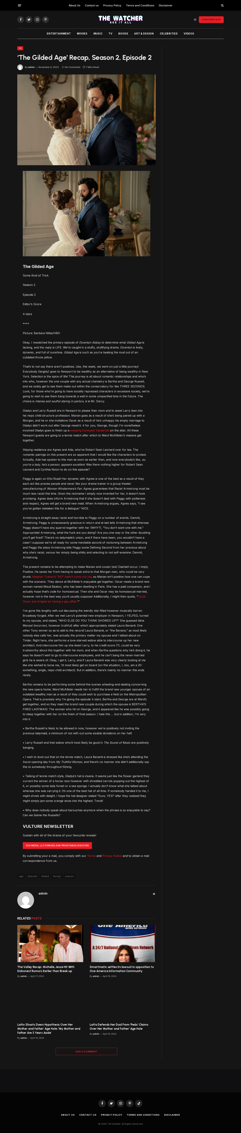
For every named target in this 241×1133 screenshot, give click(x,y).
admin (31, 67)
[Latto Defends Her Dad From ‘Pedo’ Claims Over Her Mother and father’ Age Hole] (123, 1001)
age (21, 876)
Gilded (45, 876)
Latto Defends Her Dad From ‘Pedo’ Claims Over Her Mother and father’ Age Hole (119, 1026)
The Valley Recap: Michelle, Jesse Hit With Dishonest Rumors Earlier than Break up (45, 969)
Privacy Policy (112, 5)
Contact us (92, 5)
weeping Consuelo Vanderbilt (89, 430)
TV (110, 33)
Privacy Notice (112, 856)
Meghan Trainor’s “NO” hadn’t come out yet (61, 576)
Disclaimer (165, 5)
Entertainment (59, 33)
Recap (57, 876)
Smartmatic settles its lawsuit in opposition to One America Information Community (122, 969)
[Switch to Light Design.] (195, 19)
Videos (189, 33)
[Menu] (19, 5)
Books (123, 33)
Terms (91, 856)
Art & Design (144, 33)
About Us (74, 5)
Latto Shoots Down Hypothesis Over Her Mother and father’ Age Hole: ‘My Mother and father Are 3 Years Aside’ (48, 1028)
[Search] (222, 5)
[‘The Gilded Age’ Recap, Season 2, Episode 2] (86, 119)
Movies (82, 33)
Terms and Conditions (140, 5)
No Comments (72, 67)
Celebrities (169, 33)
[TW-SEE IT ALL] (120, 19)
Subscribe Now (211, 19)
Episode (32, 876)
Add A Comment (86, 1051)
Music (98, 33)
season (69, 876)
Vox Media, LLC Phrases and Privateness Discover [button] (57, 845)
